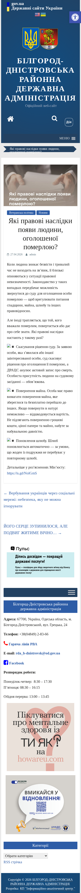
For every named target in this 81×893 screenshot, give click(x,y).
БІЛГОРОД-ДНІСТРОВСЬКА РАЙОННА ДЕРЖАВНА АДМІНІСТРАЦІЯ (40, 79)
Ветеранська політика (21, 212)
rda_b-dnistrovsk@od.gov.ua (38, 653)
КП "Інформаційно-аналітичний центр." (47, 888)
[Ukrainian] (43, 14)
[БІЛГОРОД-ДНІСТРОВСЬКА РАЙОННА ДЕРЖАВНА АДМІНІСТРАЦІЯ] (10, 119)
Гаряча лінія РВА (23, 644)
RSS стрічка (13, 862)
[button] (75, 17)
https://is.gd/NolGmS (22, 473)
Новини (43, 212)
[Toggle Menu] (71, 592)
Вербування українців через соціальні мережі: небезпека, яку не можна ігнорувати (39, 499)
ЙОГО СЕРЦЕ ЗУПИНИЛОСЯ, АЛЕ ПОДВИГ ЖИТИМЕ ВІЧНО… (36, 529)
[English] (37, 14)
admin (32, 254)
